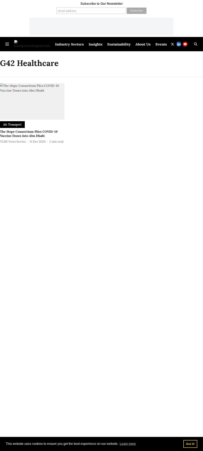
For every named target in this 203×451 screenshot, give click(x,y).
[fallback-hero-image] (32, 101)
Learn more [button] (128, 443)
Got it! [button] (190, 443)
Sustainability (119, 44)
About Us (143, 44)
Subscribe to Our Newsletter (101, 3)
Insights (95, 44)
